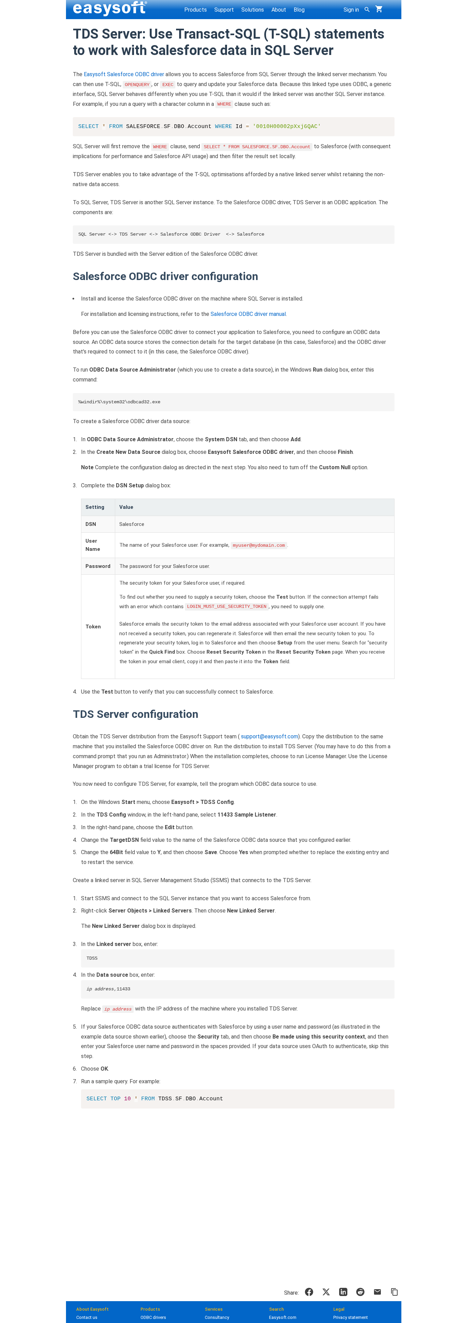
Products (195, 9)
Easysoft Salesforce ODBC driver (124, 74)
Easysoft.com (282, 1317)
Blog (299, 9)
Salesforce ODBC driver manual (248, 314)
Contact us (86, 1317)
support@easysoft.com (269, 736)
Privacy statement (350, 1317)
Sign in (351, 9)
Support (224, 9)
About (278, 9)
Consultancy (217, 1317)
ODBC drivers (153, 1317)
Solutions (252, 9)
